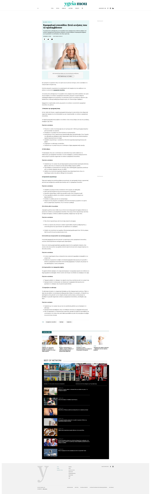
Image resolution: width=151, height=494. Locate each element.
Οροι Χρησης (111, 487)
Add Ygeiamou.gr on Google (65, 76)
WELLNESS (45, 22)
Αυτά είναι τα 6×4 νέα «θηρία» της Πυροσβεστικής (86, 383)
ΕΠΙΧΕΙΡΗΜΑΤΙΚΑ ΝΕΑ (72, 473)
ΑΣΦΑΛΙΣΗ (64, 8)
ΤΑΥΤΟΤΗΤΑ (76, 487)
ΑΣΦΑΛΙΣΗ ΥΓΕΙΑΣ (60, 470)
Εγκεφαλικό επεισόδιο (51, 321)
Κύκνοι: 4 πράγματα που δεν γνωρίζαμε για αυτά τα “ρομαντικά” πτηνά (72, 450)
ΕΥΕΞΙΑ (57, 8)
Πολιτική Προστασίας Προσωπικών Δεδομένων (98, 487)
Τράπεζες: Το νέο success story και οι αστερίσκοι (54, 383)
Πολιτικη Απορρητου (84, 487)
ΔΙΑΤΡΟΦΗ (70, 8)
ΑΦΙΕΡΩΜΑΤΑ (71, 475)
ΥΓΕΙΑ (52, 8)
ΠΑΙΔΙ (69, 476)
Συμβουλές (69, 321)
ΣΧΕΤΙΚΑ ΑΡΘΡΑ (46, 332)
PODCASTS (77, 8)
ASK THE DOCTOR (71, 470)
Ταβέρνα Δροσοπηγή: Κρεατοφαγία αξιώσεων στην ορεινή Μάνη (71, 430)
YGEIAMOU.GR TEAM (47, 36)
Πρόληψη (61, 321)
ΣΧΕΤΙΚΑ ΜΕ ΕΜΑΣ (70, 487)
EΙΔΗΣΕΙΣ (70, 466)
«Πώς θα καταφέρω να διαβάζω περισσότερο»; (67, 399)
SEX (69, 478)
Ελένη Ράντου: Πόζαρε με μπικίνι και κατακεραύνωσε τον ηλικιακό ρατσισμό (73, 409)
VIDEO (70, 468)
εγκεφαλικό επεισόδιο (59, 90)
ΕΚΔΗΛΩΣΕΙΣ (71, 471)
